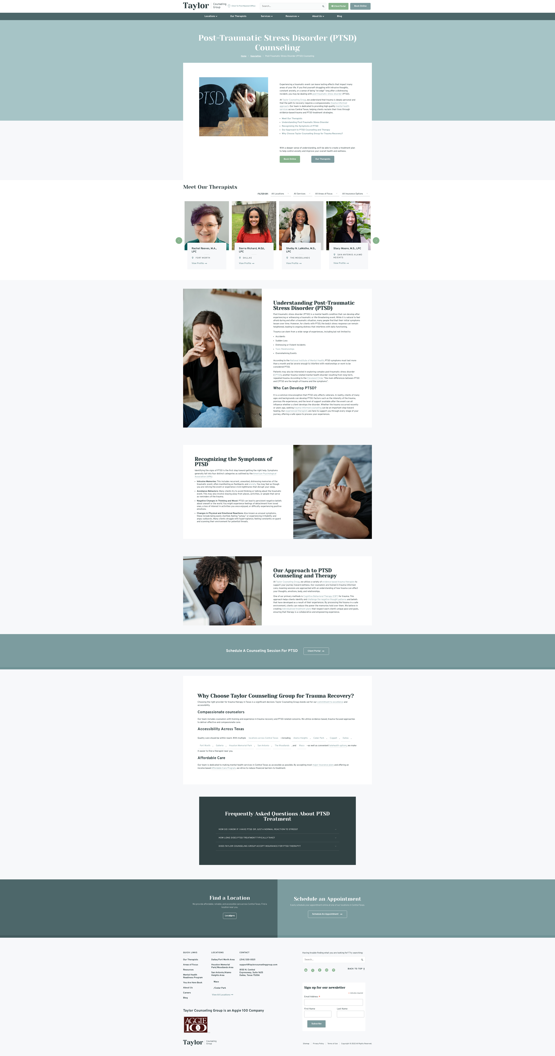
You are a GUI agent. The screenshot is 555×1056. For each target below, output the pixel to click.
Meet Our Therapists (292, 118)
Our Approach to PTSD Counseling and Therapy (306, 130)
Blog (185, 998)
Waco (216, 981)
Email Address (312, 996)
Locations (230, 915)
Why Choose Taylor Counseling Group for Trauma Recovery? (312, 133)
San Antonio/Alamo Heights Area (221, 974)
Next (376, 240)
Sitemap (306, 1044)
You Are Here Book (192, 982)
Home (243, 56)
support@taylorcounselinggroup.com (251, 964)
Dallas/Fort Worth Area (223, 959)
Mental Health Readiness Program (193, 976)
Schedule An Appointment (325, 914)
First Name (309, 1008)
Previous (179, 240)
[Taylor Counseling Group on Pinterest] (333, 970)
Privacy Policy (318, 1044)
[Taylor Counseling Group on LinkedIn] (305, 970)
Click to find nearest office (243, 6)
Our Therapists (322, 159)
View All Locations (221, 995)
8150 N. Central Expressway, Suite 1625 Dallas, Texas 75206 (251, 972)
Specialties (255, 56)
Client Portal (314, 651)
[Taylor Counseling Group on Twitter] (312, 970)
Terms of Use (333, 1044)
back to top (355, 968)
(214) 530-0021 (247, 959)
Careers (187, 992)
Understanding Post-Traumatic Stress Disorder (305, 122)
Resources (188, 969)
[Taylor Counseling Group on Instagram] (326, 970)
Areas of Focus (190, 964)
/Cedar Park (220, 988)
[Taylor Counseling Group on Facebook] (319, 970)
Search (323, 6)
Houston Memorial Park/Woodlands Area (222, 966)
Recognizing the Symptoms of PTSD (300, 126)
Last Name (342, 1008)
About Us (188, 987)
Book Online (360, 6)
